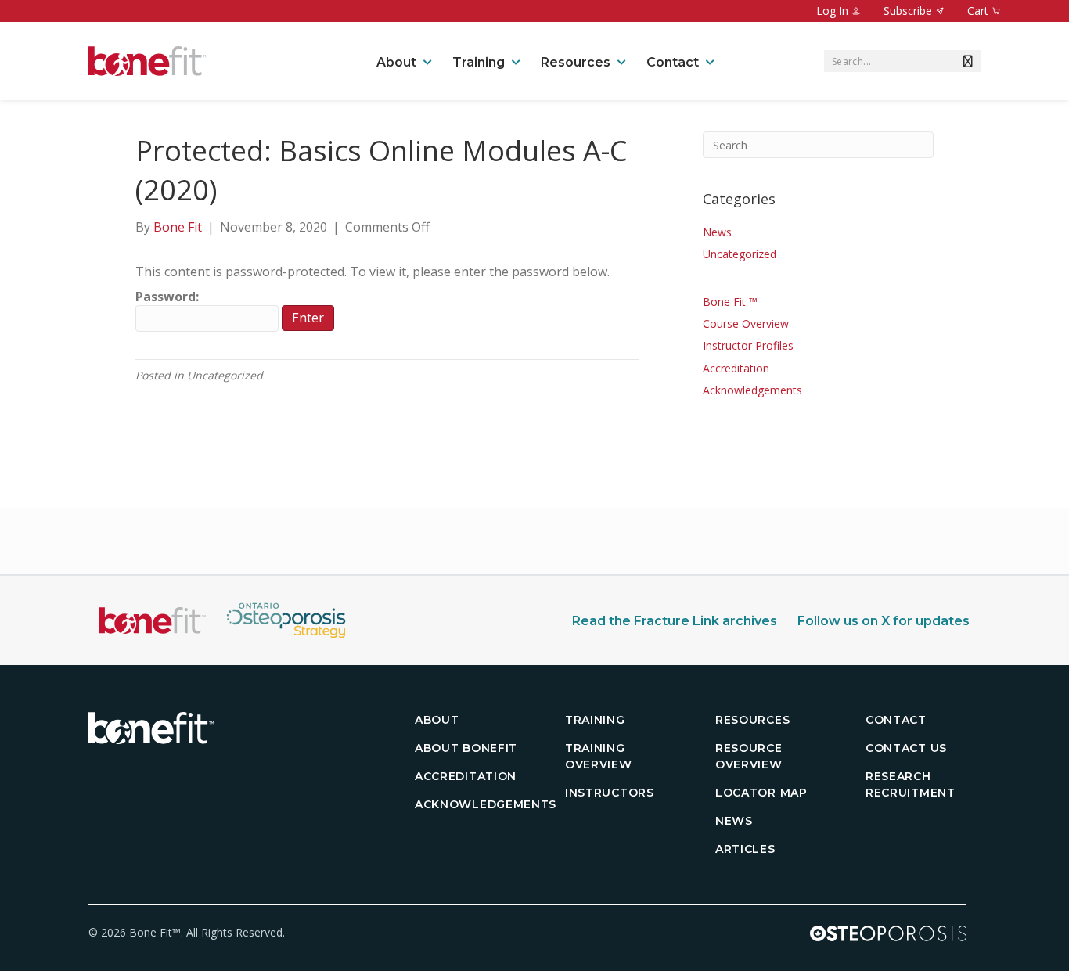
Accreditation (736, 368)
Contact (672, 62)
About (396, 62)
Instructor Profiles (748, 345)
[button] (965, 61)
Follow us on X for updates (883, 620)
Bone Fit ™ (730, 301)
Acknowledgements (752, 390)
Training (478, 62)
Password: (167, 296)
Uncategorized (739, 253)
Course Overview (746, 323)
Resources (575, 62)
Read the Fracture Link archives (674, 620)
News (717, 232)
